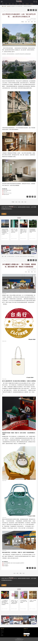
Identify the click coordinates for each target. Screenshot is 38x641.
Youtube (2, 634)
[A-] (2, 10)
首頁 (2, 256)
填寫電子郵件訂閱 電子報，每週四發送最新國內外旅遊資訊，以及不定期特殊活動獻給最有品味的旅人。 (18, 207)
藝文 (16, 3)
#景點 (32, 21)
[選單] (1, 1)
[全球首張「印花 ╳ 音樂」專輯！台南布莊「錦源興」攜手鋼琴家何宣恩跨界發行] (14, 601)
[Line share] (36, 10)
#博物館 (22, 21)
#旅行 (29, 21)
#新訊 (29, 271)
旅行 (3, 3)
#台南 (26, 21)
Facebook (2, 631)
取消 (28, 635)
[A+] (5, 10)
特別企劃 (27, 3)
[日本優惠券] (19, 249)
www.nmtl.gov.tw (6, 194)
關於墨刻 (8, 6)
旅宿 (9, 3)
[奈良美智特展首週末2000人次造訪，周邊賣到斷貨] (24, 601)
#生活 (35, 271)
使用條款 (2, 635)
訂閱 (4, 213)
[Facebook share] (28, 10)
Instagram (2, 632)
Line (1, 633)
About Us (2, 630)
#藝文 (35, 21)
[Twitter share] (31, 10)
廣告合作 (3, 6)
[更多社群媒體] (36, 1)
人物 (19, 3)
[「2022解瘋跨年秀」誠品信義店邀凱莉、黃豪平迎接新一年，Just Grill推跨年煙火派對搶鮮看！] (5, 601)
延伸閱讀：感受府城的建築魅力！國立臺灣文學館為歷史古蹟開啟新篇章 (16, 53)
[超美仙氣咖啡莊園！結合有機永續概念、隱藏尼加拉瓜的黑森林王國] (33, 230)
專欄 (23, 3)
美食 (6, 3)
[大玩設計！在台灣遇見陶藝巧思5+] (33, 601)
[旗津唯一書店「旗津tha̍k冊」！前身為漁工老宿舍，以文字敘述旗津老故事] (14, 230)
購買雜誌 (31, 3)
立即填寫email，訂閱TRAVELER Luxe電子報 (27, 631)
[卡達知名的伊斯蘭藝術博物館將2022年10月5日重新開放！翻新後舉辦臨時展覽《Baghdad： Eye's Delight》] (5, 230)
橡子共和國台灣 (5, 565)
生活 (13, 3)
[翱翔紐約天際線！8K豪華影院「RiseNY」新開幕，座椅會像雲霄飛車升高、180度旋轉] (24, 230)
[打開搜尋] (34, 1)
